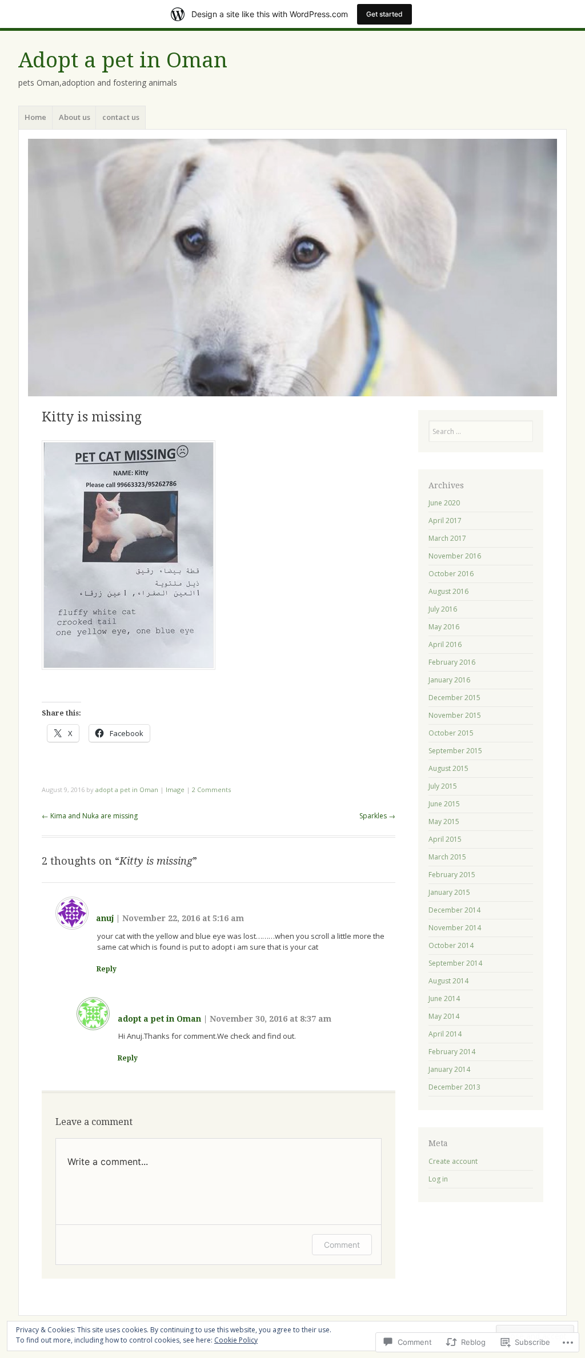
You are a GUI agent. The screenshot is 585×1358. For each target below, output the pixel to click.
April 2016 (445, 644)
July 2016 (442, 609)
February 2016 (451, 662)
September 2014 (455, 963)
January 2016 (449, 680)
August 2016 (448, 591)
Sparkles (377, 816)
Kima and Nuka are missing (90, 816)
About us (74, 117)
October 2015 (451, 733)
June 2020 (444, 503)
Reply (107, 969)
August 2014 (448, 981)
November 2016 (454, 556)
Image (175, 789)
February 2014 (451, 1051)
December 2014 (454, 910)
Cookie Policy (236, 1340)
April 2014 (445, 1034)
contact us (120, 117)
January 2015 (449, 892)
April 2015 (445, 839)
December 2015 (454, 697)
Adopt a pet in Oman (122, 60)
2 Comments (211, 789)
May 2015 (443, 821)
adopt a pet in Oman (126, 789)
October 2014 (451, 945)
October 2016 (451, 573)
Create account (453, 1161)
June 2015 (444, 804)
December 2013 (454, 1087)
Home (35, 117)
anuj (105, 918)
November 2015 (454, 715)
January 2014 (449, 1069)
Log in (438, 1179)
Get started (384, 14)
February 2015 (451, 874)
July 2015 (442, 786)
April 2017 (445, 520)
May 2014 (443, 1016)
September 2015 (455, 751)
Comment (342, 1244)
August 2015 (448, 768)
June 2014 (444, 998)
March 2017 (447, 538)
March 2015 (447, 857)
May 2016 (443, 627)
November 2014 (454, 928)
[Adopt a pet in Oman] (292, 267)
